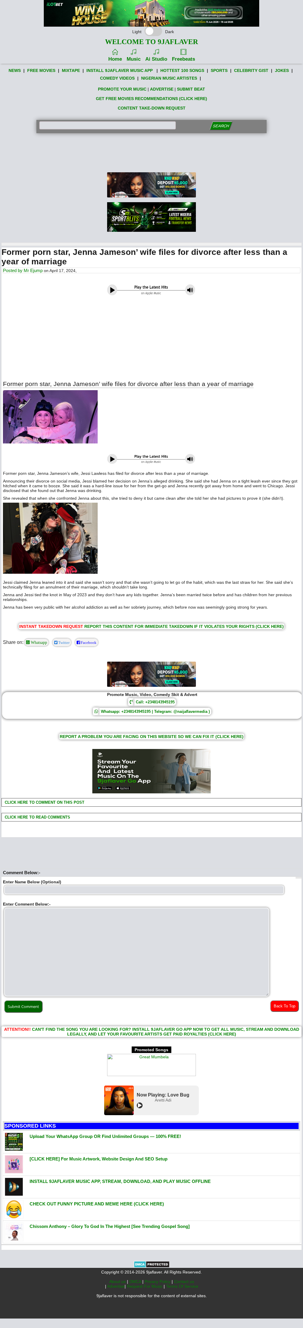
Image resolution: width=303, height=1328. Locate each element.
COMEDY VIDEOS (117, 78)
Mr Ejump (33, 270)
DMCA (135, 1281)
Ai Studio (156, 59)
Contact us (184, 1281)
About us (118, 1281)
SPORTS (219, 70)
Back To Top (284, 1006)
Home (115, 59)
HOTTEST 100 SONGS (182, 70)
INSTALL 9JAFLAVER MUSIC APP (119, 70)
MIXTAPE (71, 70)
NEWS (15, 70)
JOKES (282, 70)
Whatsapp (38, 642)
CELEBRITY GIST (251, 70)
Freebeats (183, 59)
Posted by (13, 270)
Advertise (116, 1286)
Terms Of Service (182, 1286)
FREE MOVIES (41, 70)
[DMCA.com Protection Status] (152, 1266)
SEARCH (221, 126)
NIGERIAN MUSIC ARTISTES (169, 78)
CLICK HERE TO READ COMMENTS (37, 817)
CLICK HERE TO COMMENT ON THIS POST (44, 802)
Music (134, 59)
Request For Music (145, 1286)
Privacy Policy (158, 1281)
